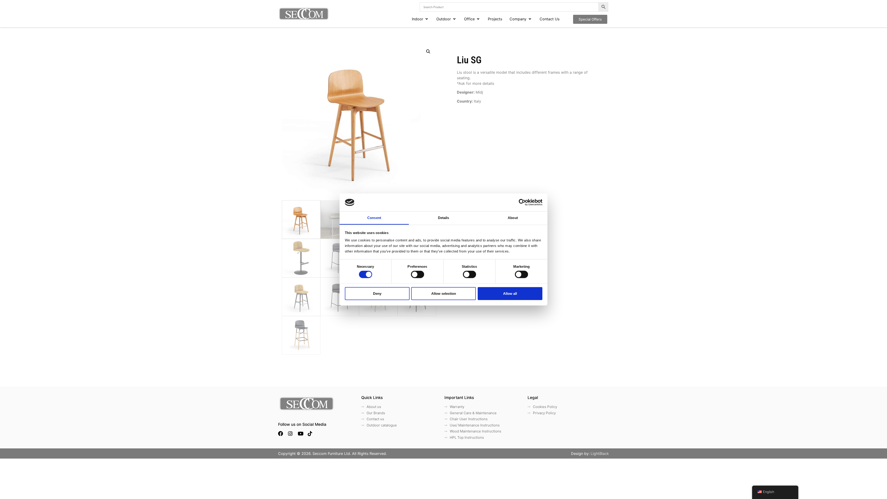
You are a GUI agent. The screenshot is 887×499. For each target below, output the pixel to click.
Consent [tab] (374, 218)
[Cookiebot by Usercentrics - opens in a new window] (522, 202)
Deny (377, 293)
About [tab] (513, 218)
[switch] (417, 274)
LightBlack (600, 453)
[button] (428, 51)
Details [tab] (443, 218)
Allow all (510, 293)
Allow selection (443, 293)
